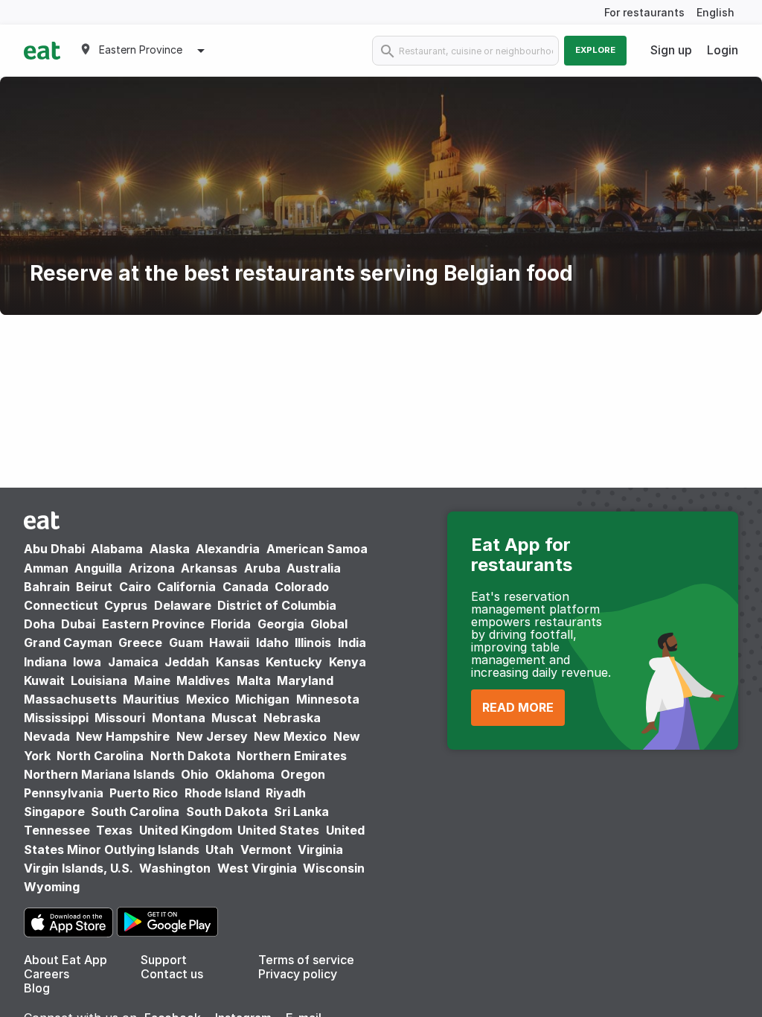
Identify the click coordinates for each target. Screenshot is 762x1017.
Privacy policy (297, 973)
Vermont (266, 849)
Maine (152, 680)
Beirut (94, 586)
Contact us (172, 973)
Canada (245, 586)
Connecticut (61, 605)
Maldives (203, 680)
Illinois (313, 642)
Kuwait (44, 680)
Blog (37, 988)
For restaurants (644, 12)
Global (329, 623)
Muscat (234, 717)
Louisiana (99, 680)
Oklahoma (245, 774)
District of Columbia (276, 605)
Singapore (54, 811)
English (715, 12)
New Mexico (290, 736)
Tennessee (57, 830)
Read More (518, 707)
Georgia (280, 623)
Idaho (272, 642)
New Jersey (212, 736)
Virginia (320, 849)
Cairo (135, 586)
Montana (178, 717)
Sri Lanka (301, 811)
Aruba (262, 568)
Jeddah (186, 661)
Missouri (120, 717)
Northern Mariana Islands (99, 774)
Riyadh (286, 792)
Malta (254, 680)
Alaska (170, 548)
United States (278, 830)
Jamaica (133, 661)
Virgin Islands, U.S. (78, 868)
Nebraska (292, 717)
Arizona (152, 568)
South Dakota (227, 811)
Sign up (671, 49)
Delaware (182, 605)
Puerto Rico (143, 792)
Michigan (262, 699)
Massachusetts (70, 699)
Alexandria (228, 548)
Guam (186, 642)
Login (722, 49)
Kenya (347, 661)
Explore (595, 50)
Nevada (47, 736)
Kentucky (294, 661)
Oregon (303, 774)
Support (164, 959)
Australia (313, 568)
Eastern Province (153, 623)
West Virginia (257, 868)
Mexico (207, 699)
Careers (46, 973)
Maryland (305, 680)
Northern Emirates (292, 755)
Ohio (194, 774)
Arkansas (209, 568)
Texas (114, 830)
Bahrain (47, 586)
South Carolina (135, 811)
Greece (140, 642)
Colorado (302, 586)
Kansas (238, 661)
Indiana (45, 661)
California (186, 586)
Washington (175, 868)
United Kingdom (187, 830)
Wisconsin (334, 868)
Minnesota (327, 699)
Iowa (87, 661)
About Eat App (65, 959)
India (352, 642)
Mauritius (151, 699)
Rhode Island (222, 792)
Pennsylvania (63, 792)
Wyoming (52, 886)
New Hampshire (123, 736)
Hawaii (229, 642)
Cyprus (125, 605)
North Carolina (100, 755)
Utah (219, 849)
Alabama (117, 548)
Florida (231, 623)
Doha (39, 623)
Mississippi (56, 717)
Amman (46, 568)
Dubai (78, 623)
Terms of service (306, 959)
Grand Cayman (68, 642)
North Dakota (190, 755)
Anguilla (98, 568)
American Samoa (317, 548)
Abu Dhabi (54, 548)
